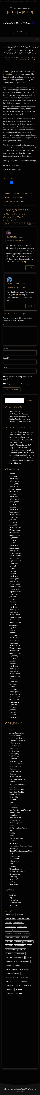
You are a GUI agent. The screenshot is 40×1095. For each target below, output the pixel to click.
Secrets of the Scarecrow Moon (20, 846)
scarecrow (24, 969)
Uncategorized (14, 856)
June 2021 (12, 507)
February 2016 (14, 640)
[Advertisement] (20, 1041)
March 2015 (13, 666)
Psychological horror (17, 838)
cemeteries (18, 922)
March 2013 (13, 717)
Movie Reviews (29, 59)
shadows (24, 977)
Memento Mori (14, 812)
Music (11, 825)
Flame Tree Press (12, 938)
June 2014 (12, 686)
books (8, 922)
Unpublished (14, 859)
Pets (11, 830)
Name (6, 348)
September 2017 (15, 591)
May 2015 (12, 663)
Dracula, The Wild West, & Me (20, 421)
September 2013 (15, 702)
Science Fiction (14, 843)
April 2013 (12, 715)
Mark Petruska (14, 432)
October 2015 (14, 651)
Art (10, 730)
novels (29, 958)
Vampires (12, 866)
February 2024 (14, 481)
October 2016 (14, 620)
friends (25, 938)
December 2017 (14, 584)
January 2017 (13, 612)
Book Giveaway (14, 746)
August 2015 (13, 656)
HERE (11, 100)
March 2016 (13, 638)
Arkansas (7, 193)
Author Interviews (16, 735)
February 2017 (14, 609)
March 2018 (13, 576)
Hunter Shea (12, 237)
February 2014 (14, 692)
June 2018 (12, 568)
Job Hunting (13, 807)
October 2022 (14, 491)
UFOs (11, 853)
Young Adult (13, 884)
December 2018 (15, 553)
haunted (18, 942)
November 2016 (15, 617)
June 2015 (12, 661)
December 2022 (15, 489)
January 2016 (14, 643)
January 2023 (14, 486)
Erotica (12, 782)
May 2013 (12, 712)
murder (22, 950)
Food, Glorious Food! (17, 789)
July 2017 (12, 597)
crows (8, 930)
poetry (9, 965)
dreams (9, 934)
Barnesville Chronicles (17, 741)
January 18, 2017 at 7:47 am (16, 287)
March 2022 (13, 497)
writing (19, 993)
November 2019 (15, 530)
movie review (11, 950)
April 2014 (13, 689)
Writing (12, 882)
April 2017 (13, 604)
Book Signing (14, 753)
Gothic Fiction (14, 794)
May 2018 (12, 571)
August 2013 (13, 704)
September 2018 (15, 561)
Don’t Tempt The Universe (18, 414)
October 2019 (14, 532)
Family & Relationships (17, 784)
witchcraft (20, 989)
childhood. (10, 926)
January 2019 (14, 550)
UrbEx (11, 864)
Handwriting (14, 797)
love (29, 946)
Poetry (11, 836)
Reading (12, 841)
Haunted (12, 800)
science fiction (12, 977)
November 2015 (15, 648)
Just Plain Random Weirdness (20, 810)
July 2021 (12, 504)
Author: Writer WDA (22, 1089)
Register (12, 895)
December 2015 (14, 645)
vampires (27, 985)
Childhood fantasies (16, 764)
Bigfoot (17, 193)
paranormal (24, 962)
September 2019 (15, 535)
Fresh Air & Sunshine (16, 792)
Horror (12, 802)
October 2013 (14, 699)
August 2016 (13, 625)
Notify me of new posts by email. (17, 384)
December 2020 (15, 514)
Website (6, 367)
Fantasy (12, 787)
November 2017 (15, 586)
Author (20, 914)
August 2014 (13, 681)
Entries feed (13, 900)
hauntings (28, 942)
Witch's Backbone (15, 869)
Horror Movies (14, 805)
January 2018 (14, 581)
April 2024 (13, 476)
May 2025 (12, 473)
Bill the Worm (23, 918)
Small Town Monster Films (14, 201)
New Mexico (19, 954)
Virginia (9, 989)
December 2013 (14, 694)
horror (9, 946)
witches (9, 993)
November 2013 (14, 697)
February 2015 (14, 668)
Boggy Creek (27, 193)
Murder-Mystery (15, 823)
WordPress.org (14, 905)
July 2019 (12, 540)
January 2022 (14, 502)
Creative (12, 769)
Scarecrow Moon (12, 973)
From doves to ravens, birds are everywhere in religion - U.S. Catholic (20, 437)
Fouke (6, 197)
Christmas (22, 926)
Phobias (12, 833)
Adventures (13, 728)
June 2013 (12, 710)
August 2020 (14, 517)
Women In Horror (15, 874)
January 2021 (14, 512)
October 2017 (14, 589)
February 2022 (14, 499)
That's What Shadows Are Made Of (21, 851)
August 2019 (13, 538)
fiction (27, 934)
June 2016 (12, 630)
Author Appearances (16, 733)
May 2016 (12, 633)
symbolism (23, 981)
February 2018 (14, 579)
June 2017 (12, 599)
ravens (17, 965)
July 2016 (12, 627)
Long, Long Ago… (15, 411)
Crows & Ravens (15, 771)
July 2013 (12, 707)
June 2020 (13, 522)
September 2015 (15, 653)
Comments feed (15, 903)
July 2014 (12, 684)
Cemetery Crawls (15, 761)
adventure (10, 914)
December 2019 (15, 527)
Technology (13, 848)
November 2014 (15, 676)
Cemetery (13, 759)
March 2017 (13, 607)
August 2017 (13, 594)
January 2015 (13, 671)
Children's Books (15, 766)
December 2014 (14, 674)
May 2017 (12, 602)
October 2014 (14, 679)
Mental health (14, 815)
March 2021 (13, 509)
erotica (18, 934)
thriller (9, 985)
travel (18, 985)
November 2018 (15, 556)
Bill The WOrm (14, 743)
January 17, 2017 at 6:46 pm (15, 240)
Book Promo (13, 748)
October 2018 (14, 558)
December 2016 (15, 615)
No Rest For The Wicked (18, 828)
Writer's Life (13, 879)
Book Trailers (14, 756)
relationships (11, 969)
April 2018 (13, 574)
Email (6, 358)
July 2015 (12, 658)
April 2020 (13, 525)
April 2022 (13, 494)
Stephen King (11, 981)
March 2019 (13, 545)
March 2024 (13, 479)
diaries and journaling (17, 779)
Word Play (13, 877)
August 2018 (13, 563)
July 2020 (12, 520)
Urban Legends (14, 861)
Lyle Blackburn (17, 197)
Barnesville (10, 918)
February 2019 (14, 548)
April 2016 (13, 635)
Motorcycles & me (16, 818)
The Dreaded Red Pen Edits (19, 416)
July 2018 (12, 566)
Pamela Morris (13, 57)
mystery (9, 954)
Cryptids (18, 59)
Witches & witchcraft (17, 871)
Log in (11, 897)
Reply (30, 268)
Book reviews (14, 751)
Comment (7, 325)
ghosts (9, 942)
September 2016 (15, 622)
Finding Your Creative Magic (19, 419)
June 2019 (12, 543)
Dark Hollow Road (16, 776)
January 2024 (14, 484)
